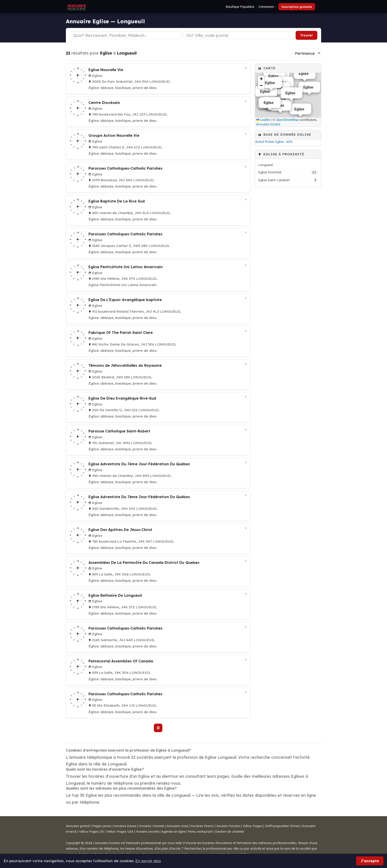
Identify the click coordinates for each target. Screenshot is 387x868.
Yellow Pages (252, 826)
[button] (261, 79)
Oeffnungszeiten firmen (282, 826)
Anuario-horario (228, 826)
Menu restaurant (200, 832)
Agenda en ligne (173, 832)
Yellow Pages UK (91, 832)
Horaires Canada (151, 826)
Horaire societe (147, 832)
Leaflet (264, 119)
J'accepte (370, 860)
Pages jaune (101, 826)
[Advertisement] (288, 257)
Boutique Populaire (240, 7)
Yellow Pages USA (120, 832)
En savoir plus (148, 860)
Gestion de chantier (229, 832)
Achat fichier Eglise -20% (273, 142)
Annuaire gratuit (78, 826)
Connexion (266, 7)
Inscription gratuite (297, 6)
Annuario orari (177, 826)
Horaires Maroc (202, 826)
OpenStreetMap (287, 119)
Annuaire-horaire (268, 124)
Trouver (306, 35)
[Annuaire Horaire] (76, 7)
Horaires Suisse (124, 826)
